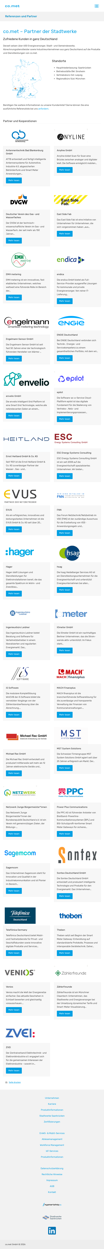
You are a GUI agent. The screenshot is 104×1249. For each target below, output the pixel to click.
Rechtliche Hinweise (52, 1174)
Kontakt (52, 1192)
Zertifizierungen (52, 1121)
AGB (52, 1186)
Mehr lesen (14, 180)
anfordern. (43, 108)
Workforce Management (52, 1145)
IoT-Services (52, 1151)
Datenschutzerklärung (52, 1168)
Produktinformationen (52, 1110)
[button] (97, 5)
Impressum (52, 1180)
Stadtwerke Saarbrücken (52, 1116)
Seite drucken (15, 1082)
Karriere (52, 1104)
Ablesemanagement (52, 1139)
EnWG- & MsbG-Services (52, 1133)
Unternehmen (52, 1098)
